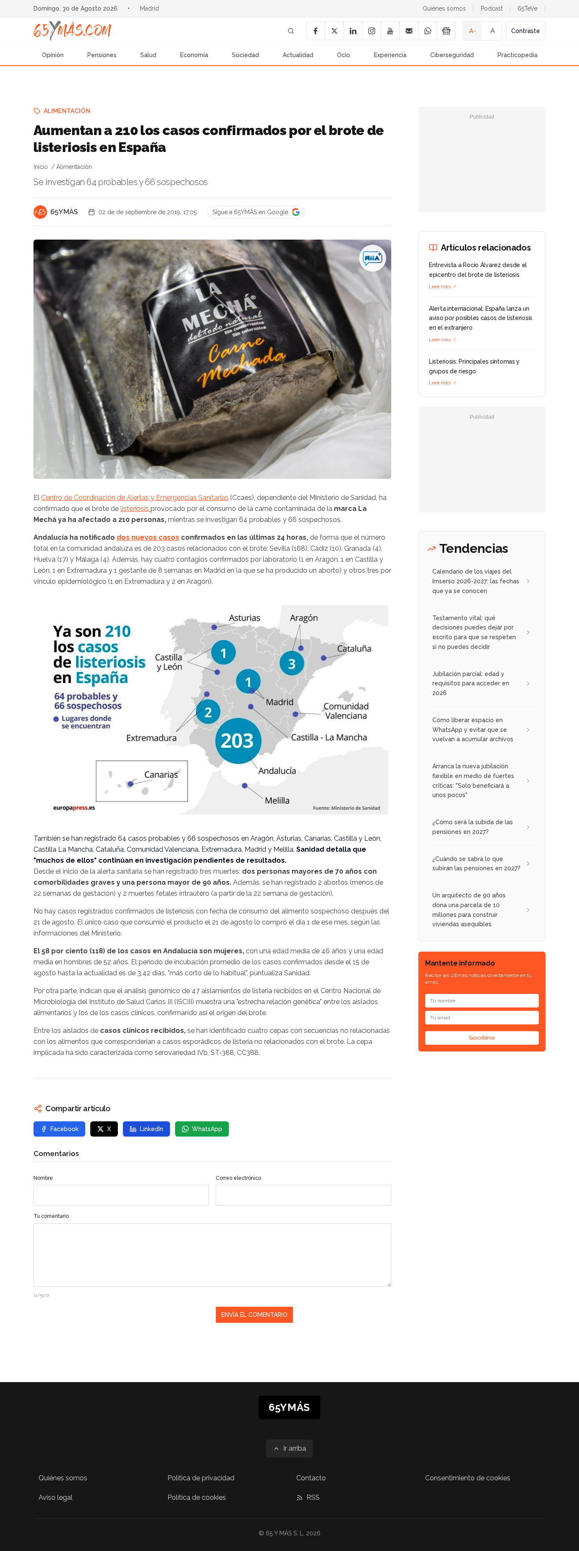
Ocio (343, 55)
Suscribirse (482, 1038)
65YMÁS (64, 212)
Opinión (53, 55)
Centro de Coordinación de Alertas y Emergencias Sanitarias (134, 498)
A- (472, 31)
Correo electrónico (238, 1178)
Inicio (40, 166)
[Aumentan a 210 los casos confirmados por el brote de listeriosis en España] (372, 258)
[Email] (408, 31)
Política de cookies (196, 1497)
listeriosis (135, 509)
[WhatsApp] (427, 31)
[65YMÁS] (40, 212)
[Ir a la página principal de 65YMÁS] (72, 31)
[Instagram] (371, 31)
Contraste (525, 31)
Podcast (492, 8)
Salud (148, 55)
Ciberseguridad (452, 55)
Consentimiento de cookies (467, 1478)
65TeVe (527, 8)
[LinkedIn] (352, 31)
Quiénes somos (444, 8)
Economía (194, 55)
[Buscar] (290, 30)
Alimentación (67, 111)
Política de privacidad (200, 1478)
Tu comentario (51, 1216)
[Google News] (446, 31)
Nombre (43, 1178)
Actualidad (298, 55)
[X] (334, 31)
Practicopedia (517, 55)
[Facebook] (315, 31)
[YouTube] (390, 31)
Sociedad (245, 55)
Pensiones (102, 55)
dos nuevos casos (148, 537)
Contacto (311, 1478)
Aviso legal (55, 1497)
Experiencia (390, 55)
